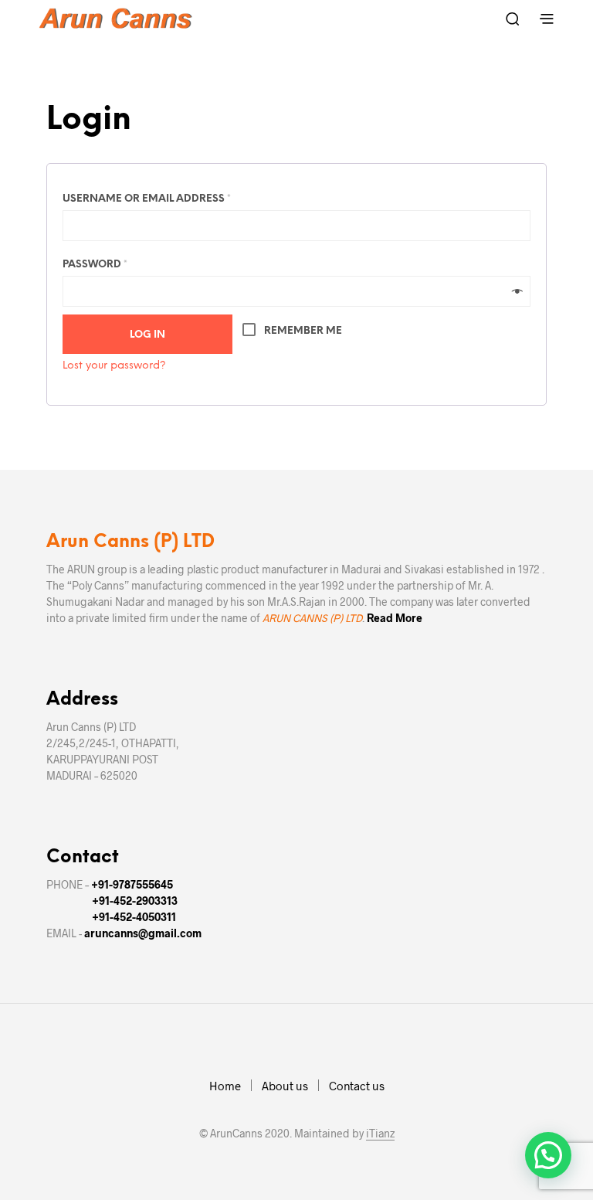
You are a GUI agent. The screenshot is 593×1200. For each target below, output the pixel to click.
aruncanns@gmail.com (143, 933)
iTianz (380, 1133)
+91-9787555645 (132, 884)
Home (225, 1086)
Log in (147, 335)
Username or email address (147, 199)
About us (285, 1086)
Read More (394, 617)
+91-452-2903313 (135, 900)
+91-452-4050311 (134, 916)
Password (95, 265)
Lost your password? (114, 366)
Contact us (357, 1086)
